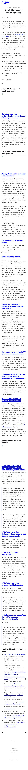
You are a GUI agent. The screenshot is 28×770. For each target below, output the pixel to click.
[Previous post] (3, 732)
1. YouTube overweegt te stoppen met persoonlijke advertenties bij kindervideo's (13, 468)
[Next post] (25, 732)
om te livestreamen (9, 709)
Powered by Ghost (14, 760)
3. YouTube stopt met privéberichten (10, 553)
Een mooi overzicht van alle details (12, 241)
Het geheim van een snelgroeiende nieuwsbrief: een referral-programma (14, 116)
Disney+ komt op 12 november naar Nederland (14, 175)
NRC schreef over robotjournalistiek (14, 654)
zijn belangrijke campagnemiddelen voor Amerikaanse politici (14, 725)
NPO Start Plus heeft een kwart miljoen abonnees (11, 400)
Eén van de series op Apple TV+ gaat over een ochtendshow (14, 353)
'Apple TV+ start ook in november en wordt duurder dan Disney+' (13, 306)
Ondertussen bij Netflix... (11, 256)
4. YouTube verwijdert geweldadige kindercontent (12, 584)
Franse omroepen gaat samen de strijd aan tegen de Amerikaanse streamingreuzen (14, 376)
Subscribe (14, 748)
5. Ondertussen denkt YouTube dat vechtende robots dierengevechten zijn (14, 617)
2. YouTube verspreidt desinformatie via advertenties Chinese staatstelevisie (14, 534)
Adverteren (14, 752)
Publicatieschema (14, 750)
